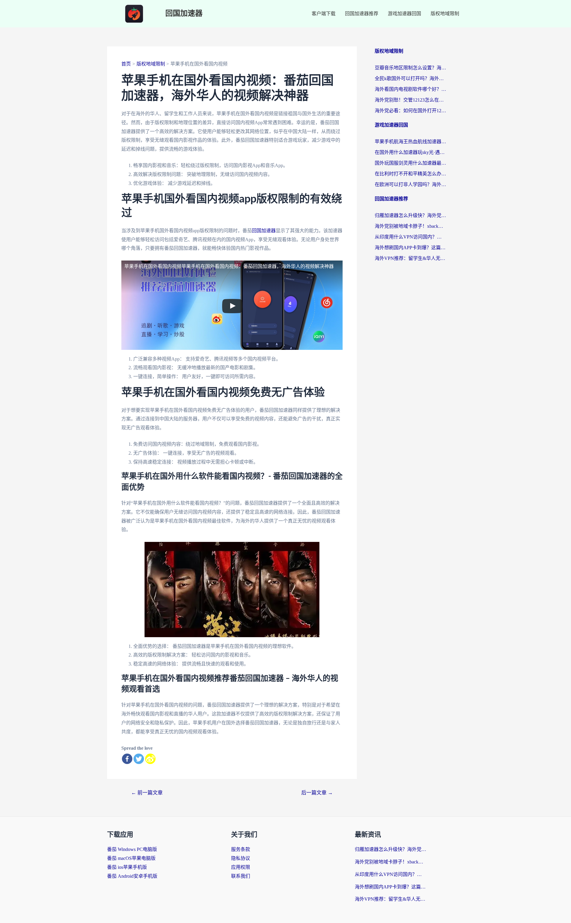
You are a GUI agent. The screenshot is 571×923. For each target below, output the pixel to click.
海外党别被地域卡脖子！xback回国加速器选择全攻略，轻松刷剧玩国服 (410, 226)
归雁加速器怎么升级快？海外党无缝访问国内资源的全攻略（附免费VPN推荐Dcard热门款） (410, 215)
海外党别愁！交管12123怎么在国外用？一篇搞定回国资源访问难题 (410, 99)
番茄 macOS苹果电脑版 (131, 858)
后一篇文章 (317, 792)
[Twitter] (139, 759)
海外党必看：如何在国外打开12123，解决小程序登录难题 (410, 110)
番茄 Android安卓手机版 (132, 876)
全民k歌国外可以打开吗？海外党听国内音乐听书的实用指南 (410, 78)
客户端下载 (323, 13)
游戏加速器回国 (404, 13)
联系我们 (240, 876)
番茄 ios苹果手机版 (127, 867)
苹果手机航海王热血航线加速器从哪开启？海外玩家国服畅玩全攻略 (410, 141)
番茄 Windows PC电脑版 (132, 849)
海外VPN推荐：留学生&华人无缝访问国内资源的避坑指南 (410, 258)
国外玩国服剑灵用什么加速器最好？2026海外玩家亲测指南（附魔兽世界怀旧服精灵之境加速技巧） (410, 163)
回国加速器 (184, 13)
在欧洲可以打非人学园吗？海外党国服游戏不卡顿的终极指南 (410, 184)
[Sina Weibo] (150, 759)
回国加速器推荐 (361, 13)
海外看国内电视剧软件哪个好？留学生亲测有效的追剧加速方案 (410, 89)
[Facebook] (127, 759)
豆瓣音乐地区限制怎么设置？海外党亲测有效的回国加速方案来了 (410, 67)
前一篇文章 (147, 792)
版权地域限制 (445, 13)
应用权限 (240, 867)
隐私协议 (240, 858)
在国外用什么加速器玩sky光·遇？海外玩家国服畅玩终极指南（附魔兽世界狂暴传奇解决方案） (410, 152)
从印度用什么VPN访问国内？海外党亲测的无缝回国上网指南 (410, 236)
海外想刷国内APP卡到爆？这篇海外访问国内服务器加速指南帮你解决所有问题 (410, 247)
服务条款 (240, 849)
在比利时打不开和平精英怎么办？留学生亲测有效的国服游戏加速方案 (410, 173)
